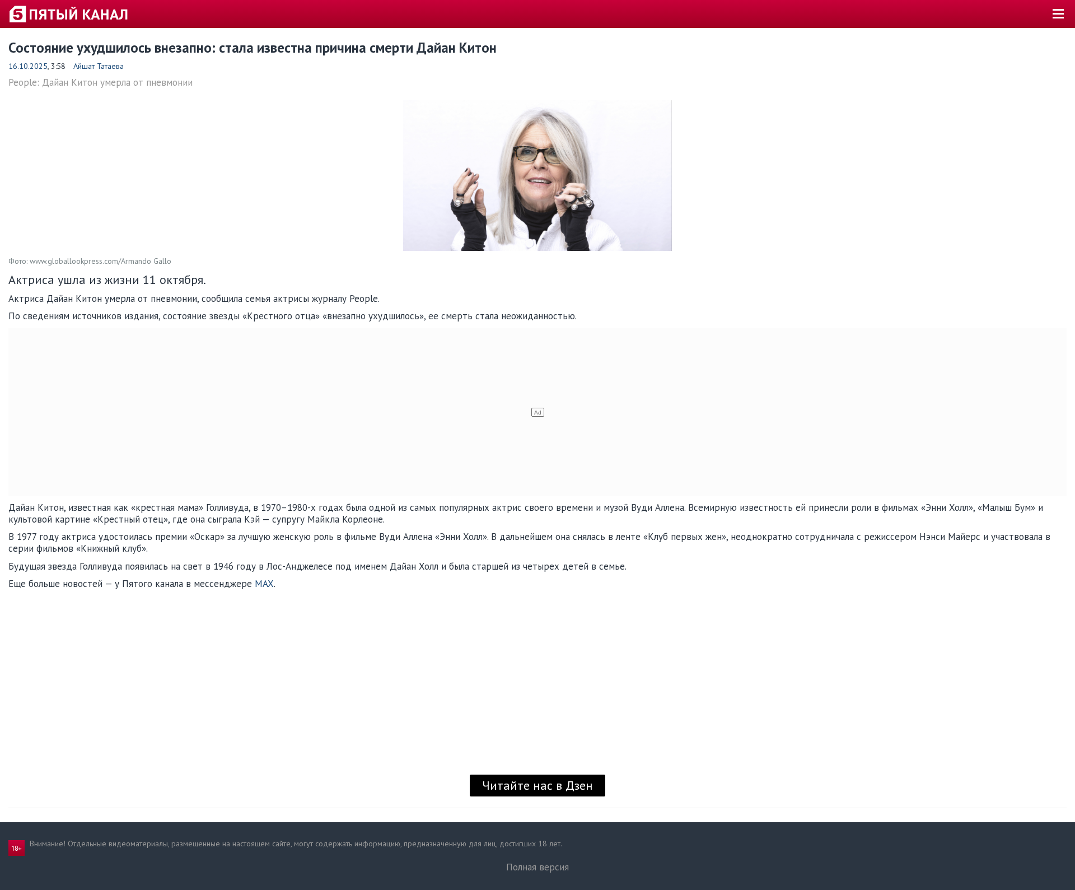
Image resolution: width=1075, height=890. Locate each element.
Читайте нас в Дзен (537, 785)
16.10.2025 (28, 66)
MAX (264, 583)
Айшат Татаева (98, 66)
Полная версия (537, 867)
